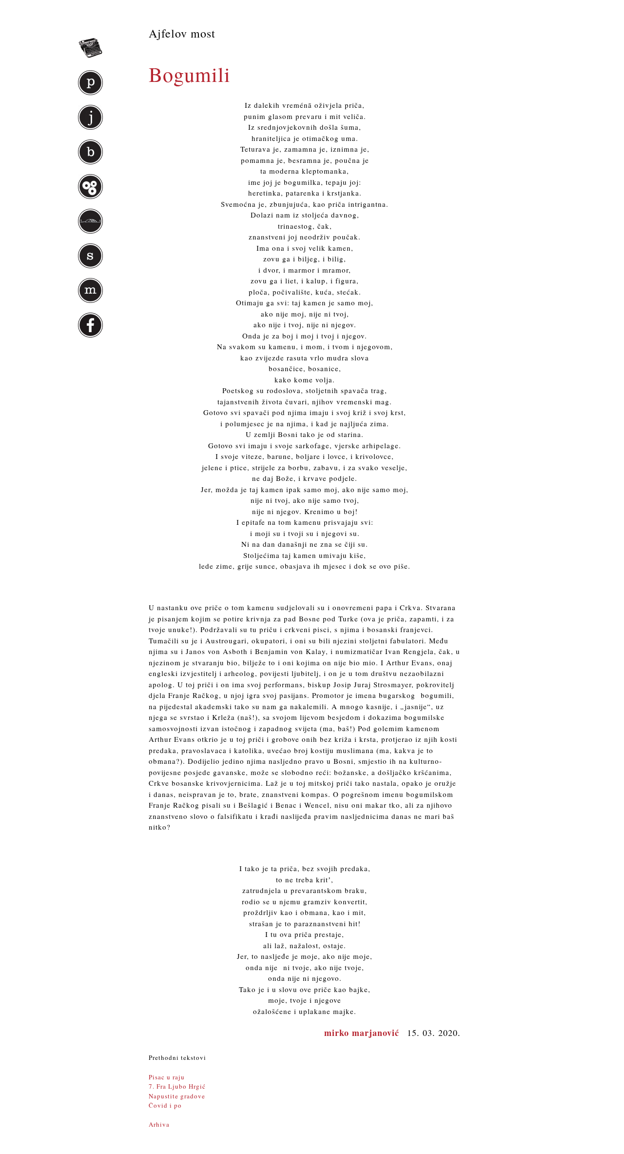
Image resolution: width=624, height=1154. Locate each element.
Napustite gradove (177, 1096)
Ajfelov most (182, 33)
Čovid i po (165, 1105)
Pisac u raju (167, 1077)
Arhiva (159, 1124)
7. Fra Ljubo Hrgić (177, 1086)
